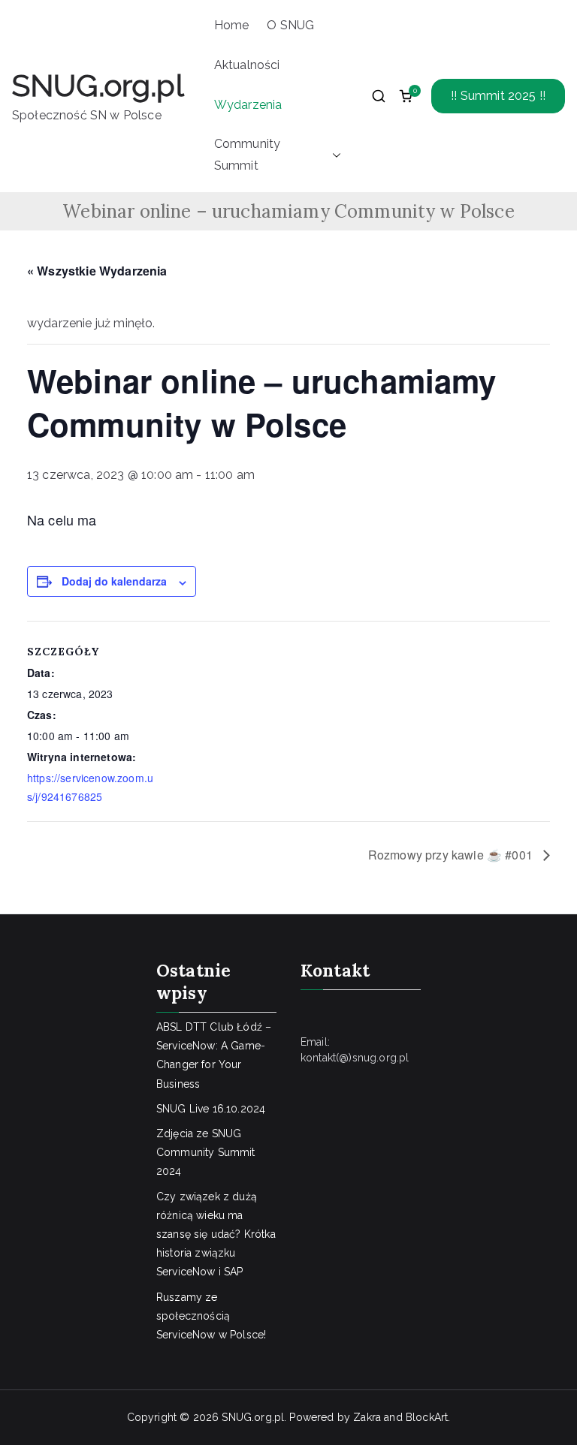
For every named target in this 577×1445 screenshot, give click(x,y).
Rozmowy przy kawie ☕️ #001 (452, 854)
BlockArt (427, 1417)
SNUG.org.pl (98, 85)
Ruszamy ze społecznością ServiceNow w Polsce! (211, 1316)
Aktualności (247, 65)
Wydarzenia (248, 105)
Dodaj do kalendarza (114, 581)
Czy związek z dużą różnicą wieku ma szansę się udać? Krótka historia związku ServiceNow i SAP (216, 1234)
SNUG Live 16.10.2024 (210, 1109)
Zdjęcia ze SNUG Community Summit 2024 (205, 1152)
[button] (333, 155)
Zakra (367, 1417)
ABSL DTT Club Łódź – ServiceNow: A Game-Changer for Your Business (213, 1055)
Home (231, 25)
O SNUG (290, 25)
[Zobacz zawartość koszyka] (405, 96)
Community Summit (247, 155)
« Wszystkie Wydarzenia (97, 270)
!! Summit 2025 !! (498, 96)
